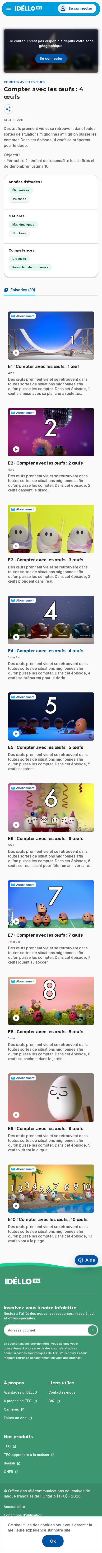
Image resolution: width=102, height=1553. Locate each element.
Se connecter (80, 8)
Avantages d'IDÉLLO (20, 1392)
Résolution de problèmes (30, 267)
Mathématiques (23, 224)
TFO (26, 1446)
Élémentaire (20, 190)
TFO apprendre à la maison (26, 1455)
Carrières (20, 1409)
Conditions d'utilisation (23, 1515)
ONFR (26, 1472)
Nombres (19, 233)
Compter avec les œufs (24, 82)
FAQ (61, 1401)
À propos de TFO (20, 1401)
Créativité (19, 258)
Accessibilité (14, 1507)
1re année (19, 199)
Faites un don (20, 1418)
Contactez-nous (61, 1392)
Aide (88, 1261)
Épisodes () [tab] (19, 290)
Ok (53, 1541)
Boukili (26, 1463)
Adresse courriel (20, 1332)
